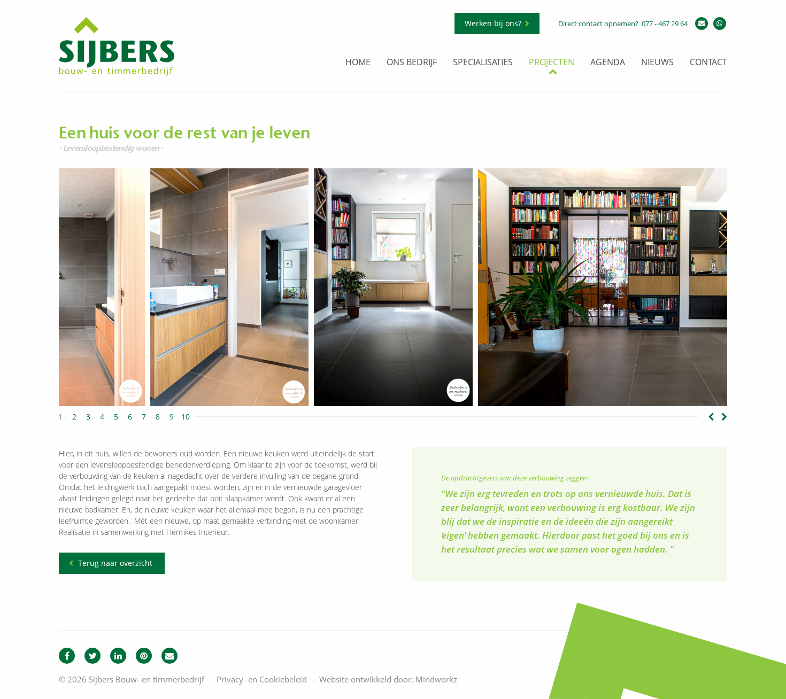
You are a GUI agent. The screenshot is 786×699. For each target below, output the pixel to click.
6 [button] (130, 417)
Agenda (607, 63)
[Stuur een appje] (719, 23)
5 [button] (116, 417)
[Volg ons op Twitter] (92, 656)
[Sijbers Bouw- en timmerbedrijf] (116, 73)
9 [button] (171, 417)
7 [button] (144, 417)
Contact (708, 63)
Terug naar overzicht (115, 563)
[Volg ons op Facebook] (67, 656)
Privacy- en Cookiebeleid (262, 679)
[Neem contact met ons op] (169, 656)
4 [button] (102, 417)
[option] (393, 287)
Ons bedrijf (412, 63)
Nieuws (657, 63)
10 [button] (185, 417)
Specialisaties (483, 63)
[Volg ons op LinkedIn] (118, 656)
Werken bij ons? (493, 23)
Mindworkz (436, 679)
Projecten (551, 63)
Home (358, 63)
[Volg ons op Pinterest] (144, 656)
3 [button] (88, 417)
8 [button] (158, 417)
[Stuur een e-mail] (701, 23)
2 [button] (74, 417)
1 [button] (60, 417)
